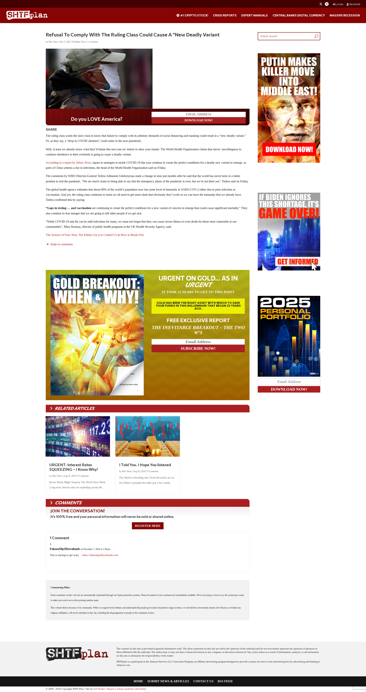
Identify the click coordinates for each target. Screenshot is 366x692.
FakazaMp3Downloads (65, 548)
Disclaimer (140, 689)
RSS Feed (225, 681)
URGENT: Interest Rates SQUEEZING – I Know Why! (73, 467)
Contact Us (203, 681)
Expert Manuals (254, 15)
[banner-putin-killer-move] (289, 161)
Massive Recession (345, 15)
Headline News (79, 41)
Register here (148, 525)
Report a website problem (120, 689)
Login (339, 4)
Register (354, 4)
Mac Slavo (53, 41)
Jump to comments (61, 244)
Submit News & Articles (168, 681)
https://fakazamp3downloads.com (100, 555)
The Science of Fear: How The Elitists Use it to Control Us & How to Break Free (95, 235)
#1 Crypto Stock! (194, 15)
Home (138, 681)
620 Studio (99, 689)
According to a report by (68, 162)
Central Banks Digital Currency (299, 15)
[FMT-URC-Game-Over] (289, 269)
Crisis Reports (225, 15)
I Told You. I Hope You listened (145, 464)
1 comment (93, 41)
